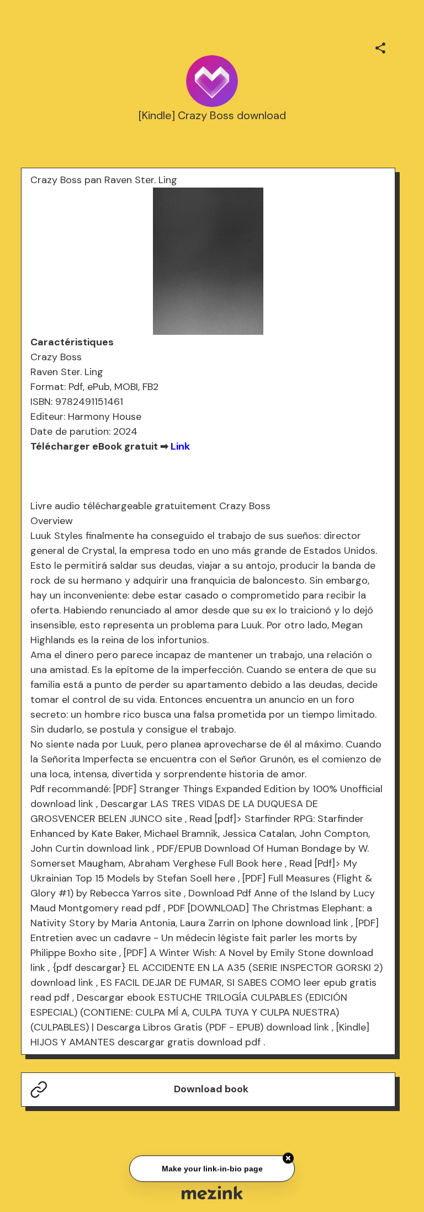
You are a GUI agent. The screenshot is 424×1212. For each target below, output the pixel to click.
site (173, 818)
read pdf (141, 908)
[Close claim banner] (288, 1158)
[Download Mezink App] (212, 1192)
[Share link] (380, 46)
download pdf (229, 1042)
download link (61, 803)
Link (180, 446)
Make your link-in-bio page (211, 1169)
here (272, 863)
